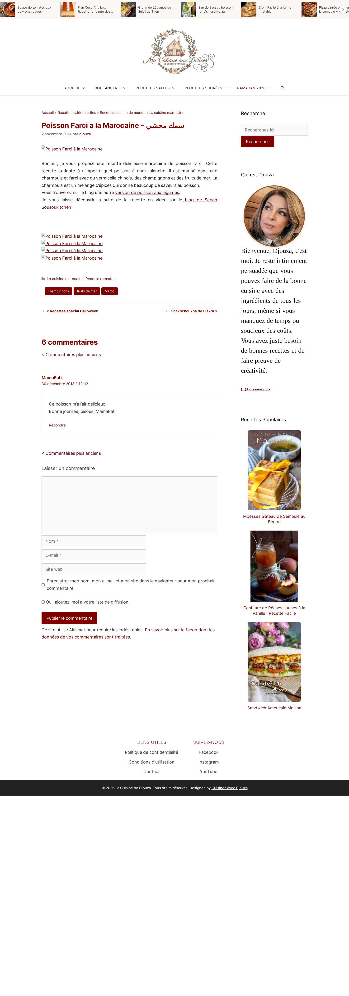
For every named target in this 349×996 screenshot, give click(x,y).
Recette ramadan (100, 278)
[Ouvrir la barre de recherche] (282, 88)
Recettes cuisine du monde (123, 113)
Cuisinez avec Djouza (230, 788)
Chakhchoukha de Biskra (192, 311)
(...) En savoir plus (255, 389)
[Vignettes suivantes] (343, 9)
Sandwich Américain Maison (274, 708)
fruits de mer (87, 291)
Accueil (72, 88)
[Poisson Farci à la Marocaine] (72, 148)
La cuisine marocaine (166, 113)
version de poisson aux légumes (147, 192)
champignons (58, 291)
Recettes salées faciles (77, 113)
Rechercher (257, 141)
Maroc (109, 291)
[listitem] (28, 9)
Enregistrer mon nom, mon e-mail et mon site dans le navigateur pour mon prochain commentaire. (131, 584)
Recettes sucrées (203, 88)
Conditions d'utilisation (151, 761)
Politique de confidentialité (151, 752)
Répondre (57, 425)
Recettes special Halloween (74, 311)
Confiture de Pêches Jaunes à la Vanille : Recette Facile (274, 610)
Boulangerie (108, 88)
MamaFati (52, 377)
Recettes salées (153, 88)
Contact (151, 771)
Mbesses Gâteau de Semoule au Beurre (274, 519)
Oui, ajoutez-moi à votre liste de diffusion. (87, 602)
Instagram (208, 761)
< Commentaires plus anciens (71, 354)
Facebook (209, 752)
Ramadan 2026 (251, 88)
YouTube (208, 771)
